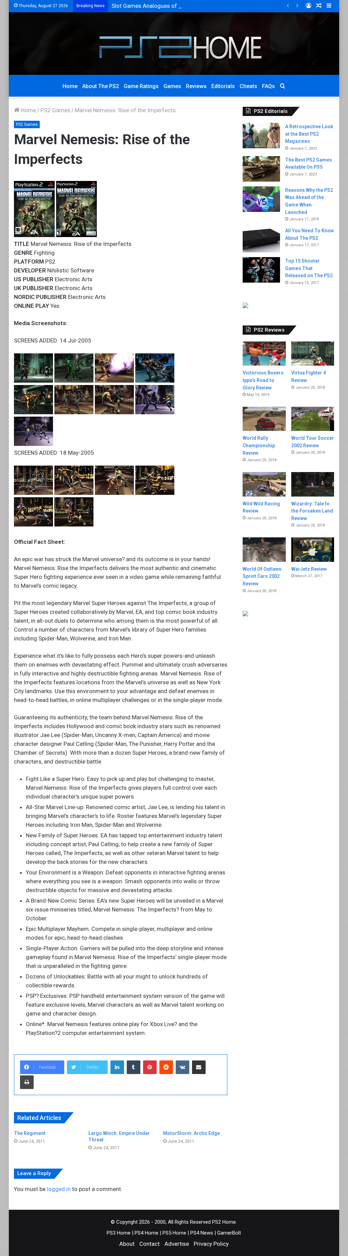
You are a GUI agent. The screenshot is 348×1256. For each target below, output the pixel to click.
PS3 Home (118, 1233)
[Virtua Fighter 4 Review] (312, 353)
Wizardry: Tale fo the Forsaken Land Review (312, 511)
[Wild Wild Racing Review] (264, 484)
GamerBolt (229, 1233)
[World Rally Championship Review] (264, 419)
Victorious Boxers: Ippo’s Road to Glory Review (264, 380)
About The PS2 (100, 86)
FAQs (268, 86)
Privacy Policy (211, 1243)
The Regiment (30, 1133)
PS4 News (201, 1233)
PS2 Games (55, 110)
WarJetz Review (309, 569)
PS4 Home (146, 1233)
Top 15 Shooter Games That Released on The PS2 (309, 268)
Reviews (196, 86)
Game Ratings (141, 86)
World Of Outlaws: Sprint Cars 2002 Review (263, 576)
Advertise (176, 1243)
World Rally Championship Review (259, 445)
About (127, 1243)
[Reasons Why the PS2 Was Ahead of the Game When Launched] (261, 199)
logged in (59, 1189)
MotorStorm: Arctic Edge (191, 1133)
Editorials (223, 86)
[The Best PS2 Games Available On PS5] (261, 169)
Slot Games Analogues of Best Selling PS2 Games (175, 5)
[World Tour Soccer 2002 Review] (312, 419)
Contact (149, 1243)
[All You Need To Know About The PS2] (261, 239)
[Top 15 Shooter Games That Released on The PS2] (261, 270)
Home (70, 86)
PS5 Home (174, 1233)
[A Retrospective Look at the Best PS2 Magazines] (261, 135)
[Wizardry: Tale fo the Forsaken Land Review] (312, 484)
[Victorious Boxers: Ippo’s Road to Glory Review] (264, 353)
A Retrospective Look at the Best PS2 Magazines (309, 134)
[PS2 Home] (173, 43)
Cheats (248, 86)
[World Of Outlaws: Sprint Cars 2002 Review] (264, 549)
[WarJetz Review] (312, 549)
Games (172, 86)
